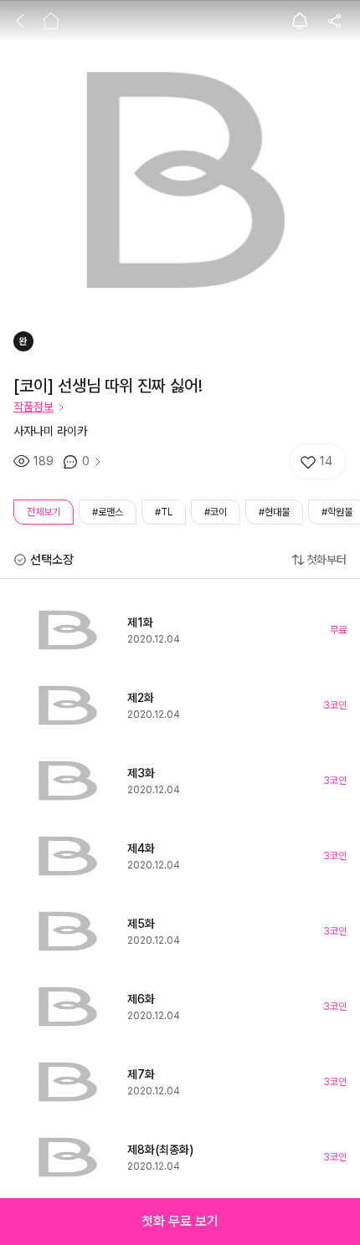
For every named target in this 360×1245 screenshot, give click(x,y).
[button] (180, 1221)
